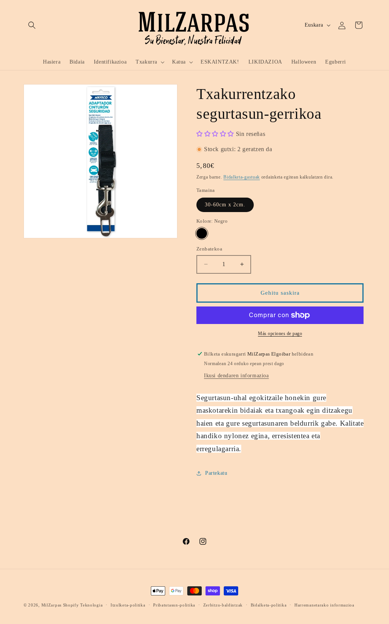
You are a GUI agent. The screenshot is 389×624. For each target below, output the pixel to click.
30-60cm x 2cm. (225, 204)
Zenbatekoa (209, 249)
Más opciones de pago (280, 333)
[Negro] (201, 233)
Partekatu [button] (216, 473)
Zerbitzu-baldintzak (223, 605)
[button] (32, 25)
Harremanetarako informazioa (324, 605)
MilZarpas (51, 605)
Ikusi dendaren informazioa (236, 375)
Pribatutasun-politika (174, 605)
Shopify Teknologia (83, 605)
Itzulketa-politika (128, 605)
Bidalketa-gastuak (241, 177)
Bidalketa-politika (269, 605)
